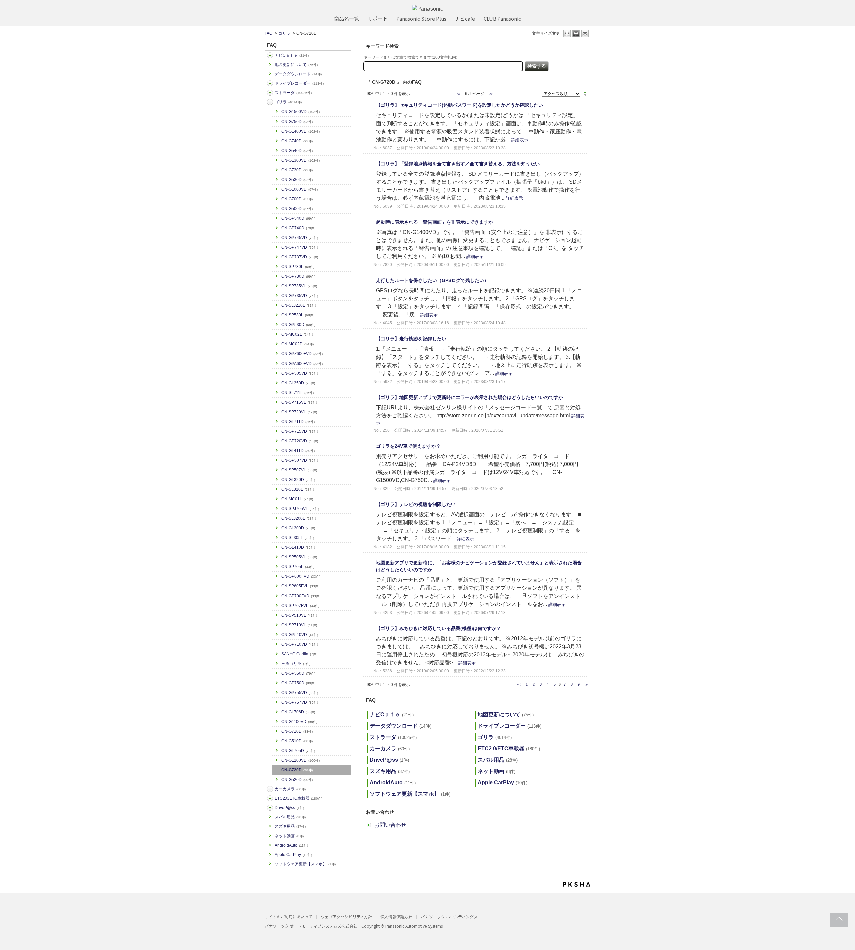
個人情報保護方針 (396, 916)
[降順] (585, 95)
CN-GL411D (298, 450)
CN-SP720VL (299, 412)
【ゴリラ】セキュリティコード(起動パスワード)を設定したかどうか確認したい (459, 105)
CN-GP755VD (299, 692)
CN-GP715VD (299, 431)
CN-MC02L (297, 334)
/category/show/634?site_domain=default (270, 83)
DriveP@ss (289, 807)
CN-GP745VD (299, 237)
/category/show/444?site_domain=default (270, 798)
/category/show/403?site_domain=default (270, 808)
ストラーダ (293, 92)
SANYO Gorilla (299, 654)
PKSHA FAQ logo (576, 884)
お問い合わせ (390, 825)
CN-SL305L (297, 537)
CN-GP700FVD (300, 595)
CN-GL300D (298, 528)
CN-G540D (297, 150)
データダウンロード (298, 74)
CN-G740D (297, 141)
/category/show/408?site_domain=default (270, 55)
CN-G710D (297, 731)
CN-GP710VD (299, 644)
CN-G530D (297, 179)
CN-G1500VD (300, 111)
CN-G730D (297, 170)
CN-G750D (297, 121)
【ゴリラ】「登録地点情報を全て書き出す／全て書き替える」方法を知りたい (458, 163)
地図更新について (296, 64)
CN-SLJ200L (298, 518)
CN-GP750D (298, 683)
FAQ (268, 33)
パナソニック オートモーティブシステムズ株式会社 (311, 926)
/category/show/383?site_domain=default (270, 102)
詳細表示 (519, 139)
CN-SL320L (297, 489)
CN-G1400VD (300, 131)
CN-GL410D (298, 547)
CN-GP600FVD (300, 576)
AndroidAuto (291, 845)
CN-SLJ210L (298, 305)
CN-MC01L (297, 499)
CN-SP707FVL (300, 605)
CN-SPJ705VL (300, 508)
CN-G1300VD (300, 160)
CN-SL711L (297, 392)
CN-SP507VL (299, 470)
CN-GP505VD (299, 373)
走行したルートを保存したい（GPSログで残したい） (432, 280)
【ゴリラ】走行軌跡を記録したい (411, 338)
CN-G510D (297, 741)
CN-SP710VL (299, 625)
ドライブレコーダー (299, 83)
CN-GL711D (298, 421)
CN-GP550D (298, 673)
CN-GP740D (298, 228)
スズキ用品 (290, 826)
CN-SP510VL (299, 615)
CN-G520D (297, 779)
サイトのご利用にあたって (288, 916)
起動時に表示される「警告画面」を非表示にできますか (434, 222)
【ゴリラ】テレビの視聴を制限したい (416, 504)
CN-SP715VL (299, 402)
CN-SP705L (297, 566)
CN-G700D (297, 199)
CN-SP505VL (299, 557)
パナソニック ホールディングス (449, 916)
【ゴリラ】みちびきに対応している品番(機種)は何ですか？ (438, 628)
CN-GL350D (298, 383)
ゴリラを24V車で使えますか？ (408, 446)
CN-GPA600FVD (302, 363)
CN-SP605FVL (300, 586)
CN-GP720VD (299, 441)
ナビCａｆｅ (292, 55)
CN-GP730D (298, 276)
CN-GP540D (298, 218)
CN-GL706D (298, 712)
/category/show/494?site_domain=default (270, 789)
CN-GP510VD (299, 634)
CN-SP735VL (299, 286)
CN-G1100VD (299, 721)
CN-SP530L (297, 315)
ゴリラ (284, 33)
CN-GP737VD (299, 257)
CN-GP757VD (299, 702)
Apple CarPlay (293, 854)
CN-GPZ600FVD (302, 353)
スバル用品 (290, 817)
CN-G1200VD (300, 760)
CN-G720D (297, 770)
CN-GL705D (298, 750)
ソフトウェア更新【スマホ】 (305, 864)
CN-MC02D (297, 344)
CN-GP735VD (299, 295)
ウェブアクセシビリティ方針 (346, 916)
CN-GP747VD (299, 247)
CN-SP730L (297, 266)
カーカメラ (290, 789)
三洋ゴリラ (295, 663)
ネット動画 (289, 836)
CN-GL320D (298, 479)
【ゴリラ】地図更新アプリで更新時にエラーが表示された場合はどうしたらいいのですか (469, 397)
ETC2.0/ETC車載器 (298, 798)
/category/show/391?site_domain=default (270, 93)
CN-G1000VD (299, 189)
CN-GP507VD (299, 460)
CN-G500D (297, 208)
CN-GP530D (298, 324)
